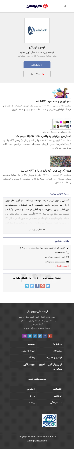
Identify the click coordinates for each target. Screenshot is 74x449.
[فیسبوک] (45, 336)
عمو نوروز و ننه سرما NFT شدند (52, 101)
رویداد (32, 403)
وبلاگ (32, 358)
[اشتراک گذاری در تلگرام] (27, 286)
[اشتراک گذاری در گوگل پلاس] (42, 286)
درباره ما (57, 344)
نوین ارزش (37, 47)
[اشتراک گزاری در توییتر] (32, 286)
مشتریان (58, 351)
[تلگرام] (29, 336)
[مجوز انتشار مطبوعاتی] (49, 421)
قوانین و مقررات (54, 358)
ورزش (32, 396)
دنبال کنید (35, 65)
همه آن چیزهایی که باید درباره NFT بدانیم (46, 170)
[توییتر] (40, 336)
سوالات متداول (27, 351)
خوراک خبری (36, 73)
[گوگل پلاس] (50, 336)
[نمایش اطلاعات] (62, 266)
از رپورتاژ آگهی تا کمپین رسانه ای (50, 367)
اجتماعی (31, 389)
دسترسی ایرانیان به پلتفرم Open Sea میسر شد (43, 136)
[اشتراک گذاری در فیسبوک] (37, 286)
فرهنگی (58, 396)
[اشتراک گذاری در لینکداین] (48, 286)
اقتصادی (57, 389)
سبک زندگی (56, 403)
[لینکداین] (35, 336)
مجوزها (31, 344)
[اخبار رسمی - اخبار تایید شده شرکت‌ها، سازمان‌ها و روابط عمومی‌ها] (37, 6)
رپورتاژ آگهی (29, 365)
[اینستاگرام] (24, 336)
